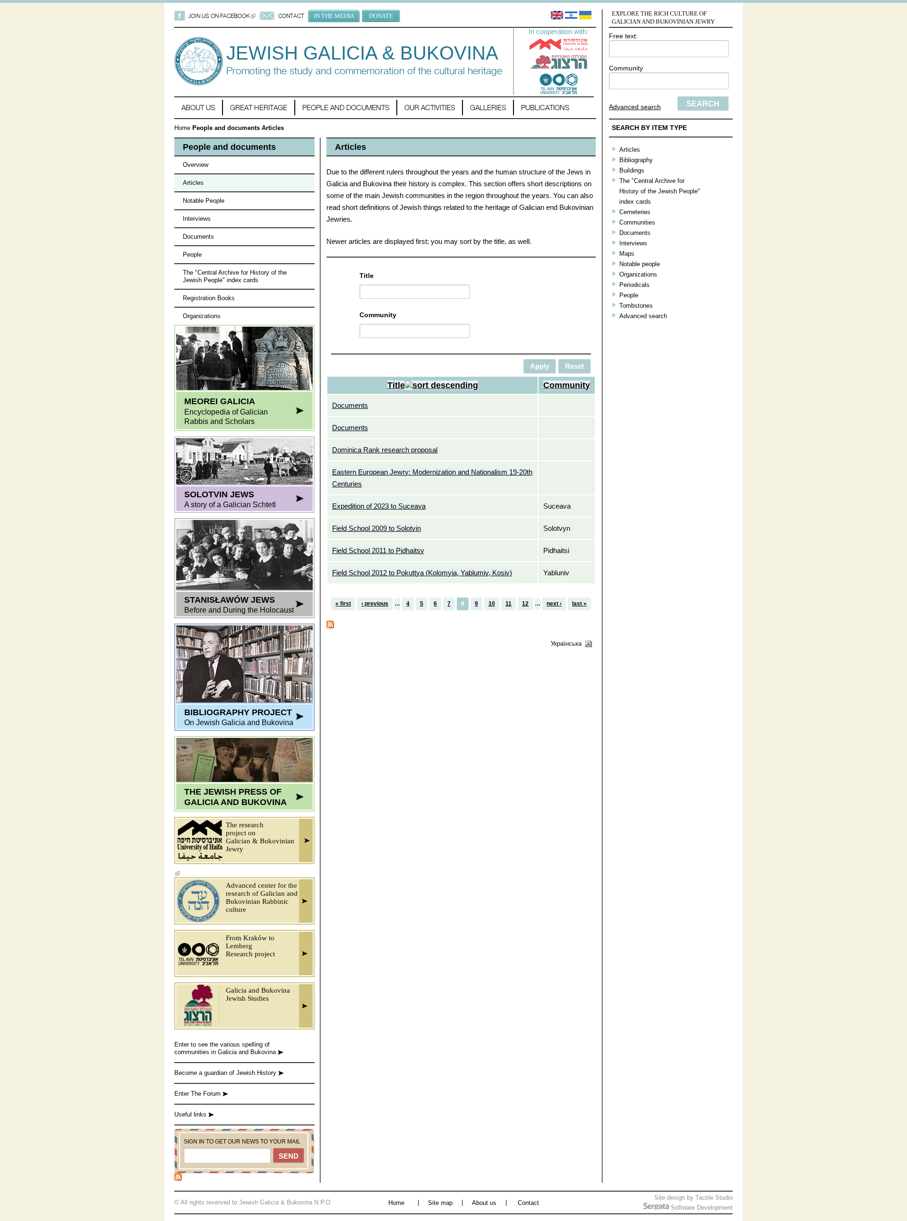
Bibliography (636, 160)
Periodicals (634, 284)
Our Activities (429, 107)
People (192, 254)
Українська (566, 643)
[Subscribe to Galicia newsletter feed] (178, 1178)
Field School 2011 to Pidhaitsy (378, 550)
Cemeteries (634, 212)
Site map (440, 1202)
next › (554, 603)
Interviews (197, 218)
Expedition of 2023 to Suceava (379, 506)
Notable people (639, 264)
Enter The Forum (198, 1093)
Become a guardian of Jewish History (226, 1072)
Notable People (203, 200)
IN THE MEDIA (334, 15)
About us (198, 107)
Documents (198, 236)
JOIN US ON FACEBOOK (222, 15)
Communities (637, 222)
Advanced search (635, 107)
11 (508, 603)
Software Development (701, 1207)
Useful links (191, 1114)
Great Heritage (258, 107)
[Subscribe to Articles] (330, 626)
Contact (528, 1202)
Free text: (623, 36)
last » (579, 603)
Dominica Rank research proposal (384, 450)
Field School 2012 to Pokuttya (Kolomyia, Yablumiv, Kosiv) (422, 573)
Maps (626, 253)
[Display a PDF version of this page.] (588, 643)
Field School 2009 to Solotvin (376, 528)
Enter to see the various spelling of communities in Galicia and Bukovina (226, 1048)
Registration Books (209, 298)
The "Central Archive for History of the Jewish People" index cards (235, 276)
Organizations (202, 316)
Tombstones (636, 305)
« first (343, 603)
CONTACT (291, 15)
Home (182, 127)
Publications (545, 107)
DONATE (381, 15)
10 (491, 603)
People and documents (345, 107)
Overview (195, 164)
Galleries (488, 107)
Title (366, 275)
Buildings (631, 170)
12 (525, 603)
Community (626, 68)
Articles (193, 182)
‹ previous (374, 603)
